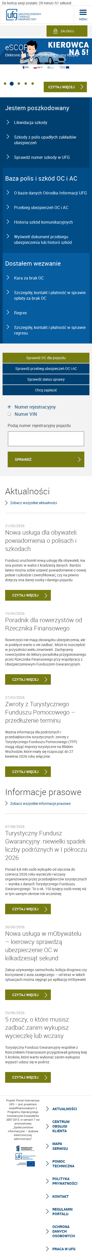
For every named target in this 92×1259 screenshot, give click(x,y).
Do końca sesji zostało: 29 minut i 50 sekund (36, 3)
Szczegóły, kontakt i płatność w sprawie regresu (50, 330)
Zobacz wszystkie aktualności (33, 502)
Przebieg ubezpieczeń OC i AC (41, 207)
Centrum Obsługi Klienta (61, 1126)
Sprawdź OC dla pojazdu (46, 357)
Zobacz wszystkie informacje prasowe (40, 803)
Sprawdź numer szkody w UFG (42, 157)
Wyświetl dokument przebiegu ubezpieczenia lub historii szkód (43, 239)
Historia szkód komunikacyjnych (43, 222)
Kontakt (60, 1196)
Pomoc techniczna (63, 1163)
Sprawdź (23, 459)
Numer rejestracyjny (35, 407)
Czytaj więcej (22, 595)
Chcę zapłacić (46, 390)
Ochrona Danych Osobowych (63, 1231)
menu (83, 19)
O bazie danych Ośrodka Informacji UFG (50, 193)
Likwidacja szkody (30, 122)
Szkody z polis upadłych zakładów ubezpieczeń (45, 139)
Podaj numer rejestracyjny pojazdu (39, 425)
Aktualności (64, 1108)
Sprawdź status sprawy (46, 379)
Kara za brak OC (29, 278)
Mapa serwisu (60, 1146)
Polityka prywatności (64, 1181)
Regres (20, 313)
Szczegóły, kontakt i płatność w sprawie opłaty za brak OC (50, 295)
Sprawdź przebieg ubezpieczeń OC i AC (46, 368)
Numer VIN (26, 414)
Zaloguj (67, 31)
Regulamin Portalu (62, 1211)
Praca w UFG (63, 1248)
